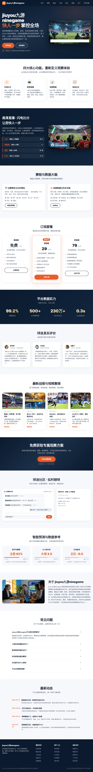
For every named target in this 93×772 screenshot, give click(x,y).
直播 (48, 3)
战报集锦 (38, 761)
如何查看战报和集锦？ (46, 656)
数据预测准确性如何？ (46, 650)
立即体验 (8, 45)
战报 (73, 3)
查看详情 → (52, 426)
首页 (42, 3)
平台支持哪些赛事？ (46, 669)
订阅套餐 (38, 755)
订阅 (60, 3)
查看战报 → (7, 426)
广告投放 (75, 758)
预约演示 (56, 761)
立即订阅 (46, 277)
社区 (66, 3)
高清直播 (38, 748)
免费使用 (16, 270)
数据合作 (75, 752)
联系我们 (75, 761)
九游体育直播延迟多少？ (46, 644)
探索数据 (55, 205)
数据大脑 (38, 752)
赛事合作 (75, 748)
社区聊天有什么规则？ (46, 663)
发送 (49, 516)
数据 (54, 3)
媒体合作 (75, 755)
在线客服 (56, 758)
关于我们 (56, 755)
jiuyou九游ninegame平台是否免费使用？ (46, 632)
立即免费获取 (46, 459)
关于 (79, 3)
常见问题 (86, 3)
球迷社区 (38, 758)
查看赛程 (22, 45)
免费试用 (56, 748)
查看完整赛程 (11, 205)
